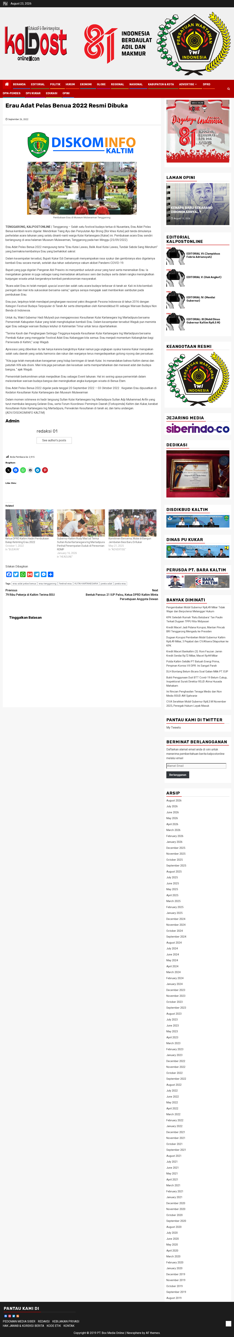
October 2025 (174, 859)
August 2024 (174, 942)
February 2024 (174, 978)
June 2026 (172, 812)
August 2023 (174, 1013)
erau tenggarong (47, 583)
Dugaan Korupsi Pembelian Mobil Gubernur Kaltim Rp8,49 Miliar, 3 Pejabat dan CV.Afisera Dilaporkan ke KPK (197, 641)
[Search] (228, 88)
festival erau (65, 583)
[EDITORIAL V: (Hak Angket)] (175, 278)
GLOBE (101, 84)
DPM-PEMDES (11, 93)
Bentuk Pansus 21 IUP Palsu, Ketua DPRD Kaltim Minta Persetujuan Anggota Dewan (122, 595)
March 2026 (173, 830)
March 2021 (173, 1185)
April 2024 (172, 966)
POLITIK (55, 84)
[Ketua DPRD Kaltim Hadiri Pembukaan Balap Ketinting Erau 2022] (29, 523)
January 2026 (174, 842)
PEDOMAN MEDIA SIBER (19, 1321)
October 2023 (174, 1002)
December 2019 (175, 1274)
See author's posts (54, 440)
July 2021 (172, 1161)
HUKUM (70, 84)
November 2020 (175, 1209)
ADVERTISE (186, 84)
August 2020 (174, 1227)
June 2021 (172, 1167)
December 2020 (175, 1203)
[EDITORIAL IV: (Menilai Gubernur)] (175, 300)
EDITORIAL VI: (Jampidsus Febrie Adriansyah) (203, 255)
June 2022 (172, 1096)
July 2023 (172, 1019)
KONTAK (68, 1326)
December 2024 (175, 919)
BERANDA (19, 84)
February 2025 (174, 907)
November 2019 (175, 1280)
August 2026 (174, 800)
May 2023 (172, 1031)
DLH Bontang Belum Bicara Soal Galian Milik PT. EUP (197, 671)
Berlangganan (177, 774)
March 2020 (173, 1256)
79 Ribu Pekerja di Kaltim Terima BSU (30, 592)
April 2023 (172, 1037)
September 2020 (176, 1221)
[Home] (7, 84)
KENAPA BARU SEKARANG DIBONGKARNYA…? (192, 210)
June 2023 (172, 1025)
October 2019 (174, 1286)
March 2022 (173, 1114)
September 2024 (176, 936)
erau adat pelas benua (24, 583)
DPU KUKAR (33, 93)
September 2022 (176, 1078)
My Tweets (173, 727)
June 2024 (172, 954)
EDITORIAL (38, 84)
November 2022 (175, 1067)
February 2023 (174, 1049)
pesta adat (106, 583)
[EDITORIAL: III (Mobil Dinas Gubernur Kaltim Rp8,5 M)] (175, 322)
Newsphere (134, 1333)
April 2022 (172, 1108)
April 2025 (172, 895)
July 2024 (172, 948)
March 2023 (173, 1043)
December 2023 (175, 990)
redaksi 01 (47, 431)
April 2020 (172, 1250)
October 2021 (174, 1144)
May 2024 (172, 960)
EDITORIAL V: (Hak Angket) (203, 277)
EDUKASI (51, 93)
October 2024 (174, 930)
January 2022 (174, 1126)
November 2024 (175, 924)
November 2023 (175, 996)
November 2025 (175, 853)
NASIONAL (136, 84)
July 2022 (172, 1090)
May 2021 (172, 1173)
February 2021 (174, 1191)
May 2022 (172, 1102)
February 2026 (174, 836)
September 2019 (176, 1292)
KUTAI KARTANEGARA (86, 583)
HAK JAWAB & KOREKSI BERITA (23, 1326)
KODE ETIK (54, 1326)
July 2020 (172, 1232)
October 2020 (174, 1215)
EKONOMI (86, 84)
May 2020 (172, 1244)
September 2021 (176, 1149)
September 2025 (176, 865)
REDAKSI (44, 1321)
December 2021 (175, 1132)
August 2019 (174, 1298)
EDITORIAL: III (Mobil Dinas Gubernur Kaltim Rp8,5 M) (203, 321)
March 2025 (173, 901)
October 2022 (174, 1073)
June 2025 (172, 883)
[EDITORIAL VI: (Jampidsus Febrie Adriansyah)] (175, 256)
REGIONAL (117, 84)
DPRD (206, 84)
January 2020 (174, 1268)
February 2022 (174, 1120)
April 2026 (172, 824)
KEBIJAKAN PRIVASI (65, 1321)
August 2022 (174, 1084)
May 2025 (172, 889)
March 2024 (173, 972)
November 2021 (175, 1138)
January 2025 (174, 913)
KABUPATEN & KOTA (161, 84)
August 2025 (174, 871)
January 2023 (174, 1055)
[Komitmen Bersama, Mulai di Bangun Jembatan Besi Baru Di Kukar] (132, 523)
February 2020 (174, 1262)
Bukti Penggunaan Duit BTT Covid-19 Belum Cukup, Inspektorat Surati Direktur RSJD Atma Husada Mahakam (196, 681)
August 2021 (174, 1156)
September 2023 (176, 1007)
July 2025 (172, 877)
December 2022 (175, 1061)
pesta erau (120, 583)
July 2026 (172, 806)
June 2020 (172, 1238)
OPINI (66, 93)
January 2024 (174, 984)
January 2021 (174, 1197)
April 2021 (172, 1179)
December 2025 (175, 848)
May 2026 (172, 818)
